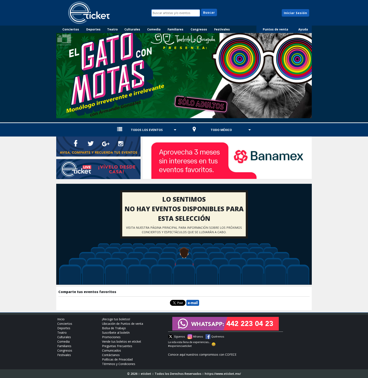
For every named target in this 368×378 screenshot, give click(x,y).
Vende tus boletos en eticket (121, 341)
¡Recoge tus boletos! (116, 319)
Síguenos (179, 336)
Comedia (154, 29)
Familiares (175, 29)
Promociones (111, 337)
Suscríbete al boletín (116, 333)
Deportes (93, 29)
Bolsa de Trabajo (114, 328)
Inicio (61, 319)
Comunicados (111, 350)
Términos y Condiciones (118, 364)
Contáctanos (111, 355)
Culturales (132, 29)
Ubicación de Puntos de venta (122, 324)
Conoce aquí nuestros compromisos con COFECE (202, 354)
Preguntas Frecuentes (117, 346)
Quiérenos (217, 336)
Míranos (198, 336)
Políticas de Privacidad (117, 359)
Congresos (199, 29)
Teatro (112, 29)
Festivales (222, 29)
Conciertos (70, 29)
